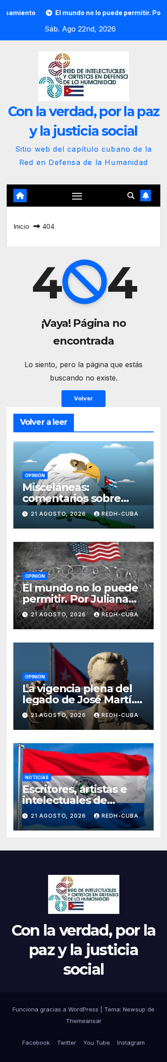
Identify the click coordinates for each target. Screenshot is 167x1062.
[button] (130, 195)
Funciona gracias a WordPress (56, 1009)
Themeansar (84, 1020)
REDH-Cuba (120, 513)
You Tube (96, 1042)
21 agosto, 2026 (59, 513)
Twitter (66, 1042)
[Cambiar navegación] (77, 196)
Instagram (131, 1042)
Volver (83, 398)
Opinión (35, 475)
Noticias (37, 777)
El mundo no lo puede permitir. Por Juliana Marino (80, 598)
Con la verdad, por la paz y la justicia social (83, 950)
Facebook (36, 1042)
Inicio (21, 226)
